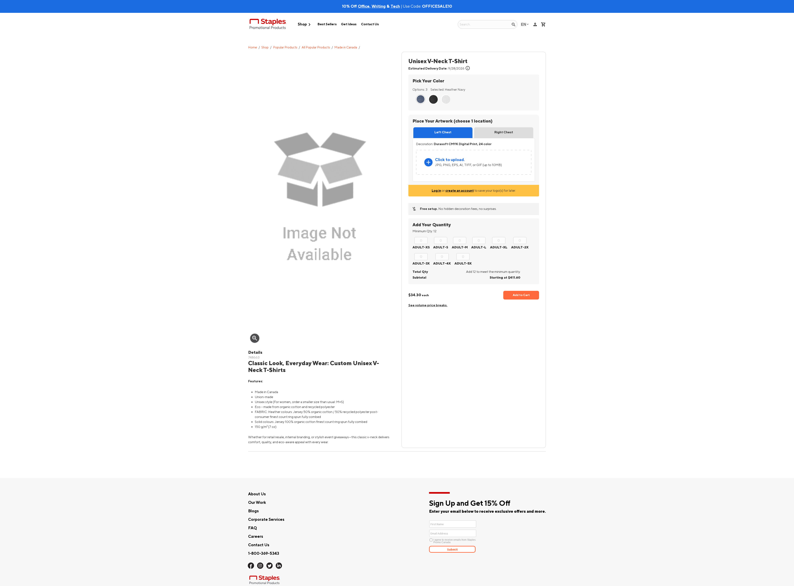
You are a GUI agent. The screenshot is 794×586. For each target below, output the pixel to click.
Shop (305, 24)
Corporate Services (266, 519)
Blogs (253, 511)
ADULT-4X (442, 263)
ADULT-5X (463, 263)
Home (252, 47)
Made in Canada (345, 47)
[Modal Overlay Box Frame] (468, 536)
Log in (436, 191)
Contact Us (370, 24)
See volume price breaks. (427, 305)
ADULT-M (460, 247)
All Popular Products (316, 47)
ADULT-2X (520, 247)
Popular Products (285, 47)
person (535, 24)
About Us (257, 494)
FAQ (252, 528)
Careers (255, 536)
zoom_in (254, 338)
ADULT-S (440, 247)
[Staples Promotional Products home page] (268, 24)
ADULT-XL (498, 247)
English (523, 24)
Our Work (257, 503)
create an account (459, 191)
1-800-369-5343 (263, 553)
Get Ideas (348, 24)
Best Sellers (327, 24)
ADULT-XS (421, 247)
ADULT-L (478, 247)
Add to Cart (521, 295)
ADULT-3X (421, 263)
